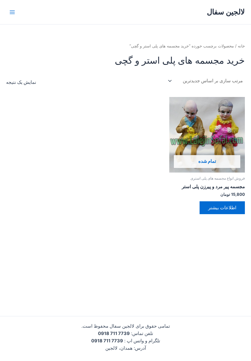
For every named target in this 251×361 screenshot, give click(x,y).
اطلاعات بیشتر (222, 207)
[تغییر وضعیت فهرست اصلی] (12, 12)
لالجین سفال (226, 11)
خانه (241, 45)
